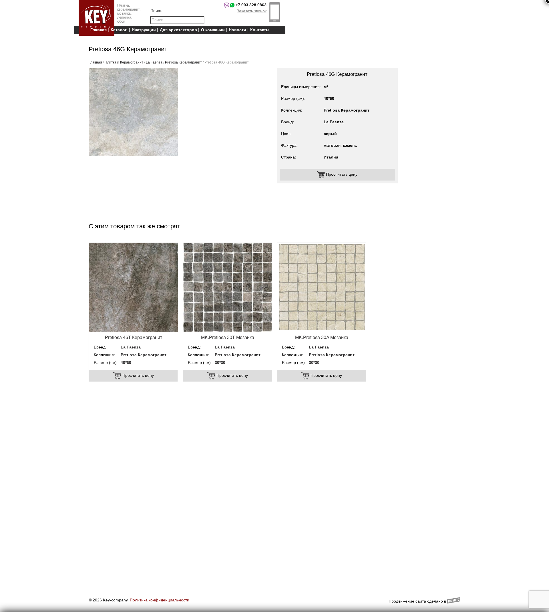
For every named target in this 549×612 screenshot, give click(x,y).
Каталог (119, 29)
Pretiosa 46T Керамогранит (133, 337)
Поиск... (157, 10)
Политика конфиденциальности (159, 600)
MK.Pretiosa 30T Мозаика (227, 337)
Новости (237, 29)
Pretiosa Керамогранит (183, 62)
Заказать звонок (251, 11)
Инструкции (144, 29)
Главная (98, 29)
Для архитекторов (178, 29)
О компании (213, 29)
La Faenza (154, 62)
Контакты (259, 29)
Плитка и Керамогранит (124, 62)
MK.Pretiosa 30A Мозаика (321, 337)
